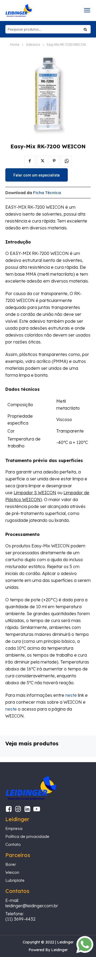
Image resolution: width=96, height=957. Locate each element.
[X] (42, 161)
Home (14, 44)
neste (71, 695)
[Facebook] (29, 161)
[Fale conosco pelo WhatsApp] (84, 951)
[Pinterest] (54, 161)
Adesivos (33, 44)
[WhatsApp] (66, 161)
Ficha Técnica (47, 192)
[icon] (8, 809)
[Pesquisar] (85, 29)
